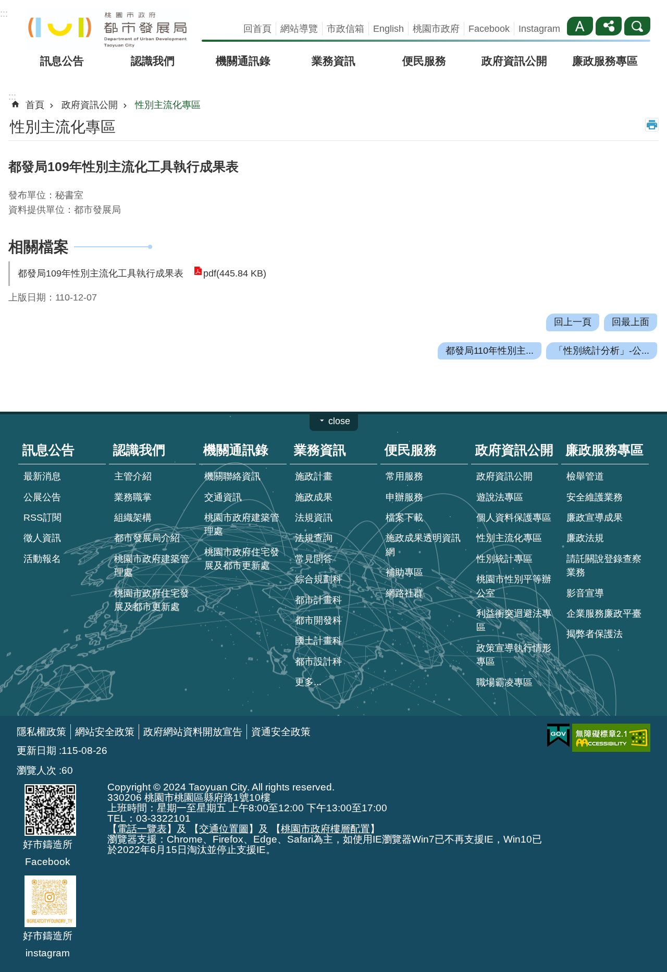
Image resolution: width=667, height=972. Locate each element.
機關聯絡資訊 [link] (232, 476)
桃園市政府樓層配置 (325, 828)
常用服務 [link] (404, 476)
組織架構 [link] (133, 517)
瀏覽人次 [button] (36, 770)
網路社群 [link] (404, 593)
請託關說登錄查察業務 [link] (603, 566)
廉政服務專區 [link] (605, 61)
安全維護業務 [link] (594, 497)
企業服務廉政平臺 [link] (603, 613)
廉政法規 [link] (585, 538)
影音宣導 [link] (585, 593)
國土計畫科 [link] (318, 640)
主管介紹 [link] (133, 476)
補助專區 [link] (404, 572)
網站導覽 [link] (299, 28)
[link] (558, 736)
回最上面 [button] (630, 322)
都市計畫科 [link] (318, 600)
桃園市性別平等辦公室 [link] (513, 586)
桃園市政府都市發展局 (108, 30)
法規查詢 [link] (313, 538)
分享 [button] (609, 26)
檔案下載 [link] (404, 517)
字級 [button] (580, 26)
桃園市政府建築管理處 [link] (151, 566)
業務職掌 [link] (133, 497)
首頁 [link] (35, 105)
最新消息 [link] (42, 476)
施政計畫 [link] (313, 476)
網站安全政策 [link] (104, 731)
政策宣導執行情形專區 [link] (513, 655)
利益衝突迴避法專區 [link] (513, 620)
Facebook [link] (489, 28)
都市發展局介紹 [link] (147, 538)
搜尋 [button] (637, 26)
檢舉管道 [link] (585, 476)
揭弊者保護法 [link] (594, 634)
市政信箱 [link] (345, 28)
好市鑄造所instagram (47, 944)
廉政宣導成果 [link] (594, 517)
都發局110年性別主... (490, 350)
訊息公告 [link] (62, 61)
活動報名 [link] (42, 559)
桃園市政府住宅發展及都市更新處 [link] (151, 600)
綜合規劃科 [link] (318, 579)
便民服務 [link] (424, 61)
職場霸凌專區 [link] (504, 682)
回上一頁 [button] (572, 322)
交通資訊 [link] (223, 497)
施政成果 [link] (313, 497)
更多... (308, 682)
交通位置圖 (224, 828)
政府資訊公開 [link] (514, 61)
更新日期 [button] (36, 750)
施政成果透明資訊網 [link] (423, 545)
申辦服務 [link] (404, 497)
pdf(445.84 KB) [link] (234, 273)
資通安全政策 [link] (281, 731)
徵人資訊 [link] (42, 538)
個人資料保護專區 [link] (513, 517)
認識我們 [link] (153, 61)
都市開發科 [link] (318, 620)
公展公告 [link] (42, 497)
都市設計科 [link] (318, 661)
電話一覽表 (142, 828)
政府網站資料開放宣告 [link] (192, 731)
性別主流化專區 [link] (168, 105)
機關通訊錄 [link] (243, 61)
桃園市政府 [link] (436, 28)
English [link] (388, 28)
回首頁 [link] (257, 28)
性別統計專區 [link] (504, 559)
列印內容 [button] (652, 124)
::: (4, 13)
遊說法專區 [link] (499, 497)
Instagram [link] (539, 28)
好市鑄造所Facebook (47, 852)
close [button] (339, 421)
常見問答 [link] (313, 559)
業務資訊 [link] (333, 61)
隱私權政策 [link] (41, 731)
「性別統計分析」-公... (601, 350)
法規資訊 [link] (313, 517)
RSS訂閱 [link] (42, 517)
